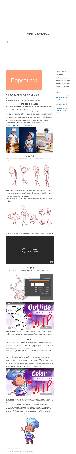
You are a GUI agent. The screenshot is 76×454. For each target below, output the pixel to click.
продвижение (58, 112)
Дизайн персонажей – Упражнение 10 (63, 80)
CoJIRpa (57, 77)
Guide (25, 451)
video (20, 447)
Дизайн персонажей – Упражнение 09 (63, 83)
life (67, 104)
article (57, 95)
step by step (58, 108)
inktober (60, 104)
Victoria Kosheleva (38, 33)
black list (60, 95)
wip (65, 110)
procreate (61, 106)
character (8, 447)
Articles (22, 451)
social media (68, 106)
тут (25, 270)
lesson (64, 104)
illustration (57, 104)
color (64, 99)
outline (57, 106)
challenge (67, 95)
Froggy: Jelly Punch (59, 74)
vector (16, 447)
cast (65, 95)
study (61, 108)
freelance (63, 101)
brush (63, 95)
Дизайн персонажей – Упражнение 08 (63, 86)
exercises (58, 102)
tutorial (12, 447)
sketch (64, 106)
